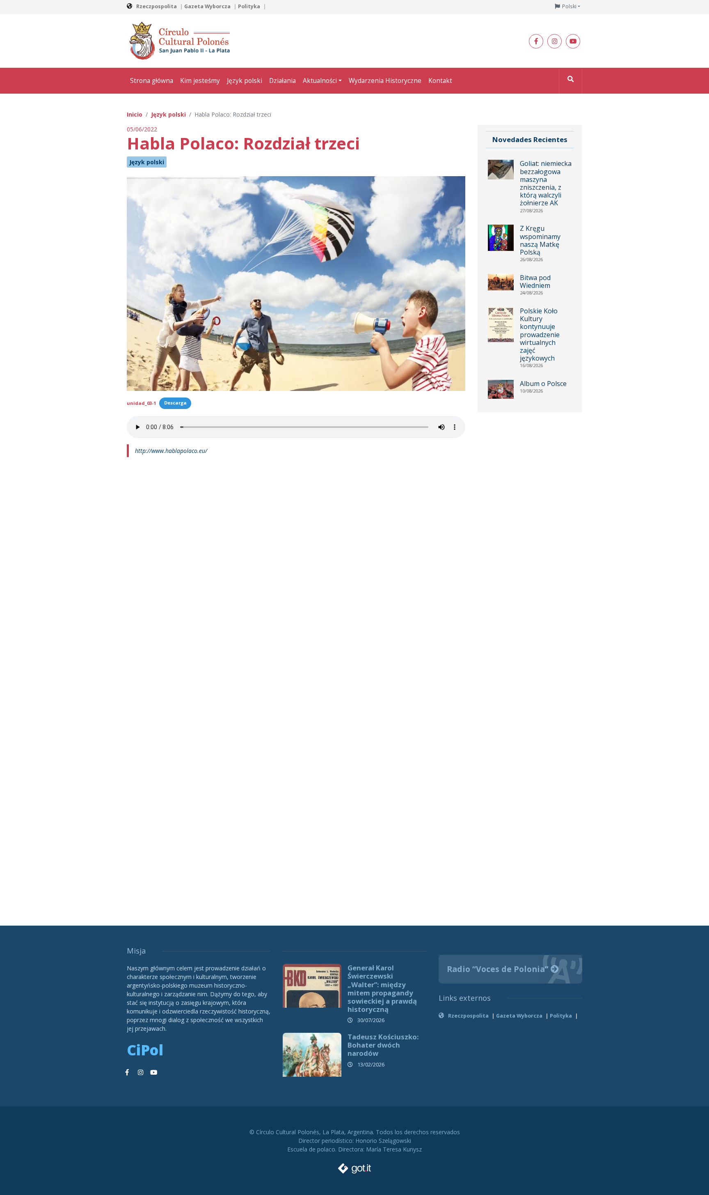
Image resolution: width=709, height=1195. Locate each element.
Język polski (244, 80)
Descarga (175, 403)
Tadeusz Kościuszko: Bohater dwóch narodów (383, 1045)
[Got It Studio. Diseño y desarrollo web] (354, 1166)
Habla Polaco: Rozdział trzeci (243, 143)
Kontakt (440, 80)
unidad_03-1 (141, 403)
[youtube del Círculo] (573, 41)
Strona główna (151, 80)
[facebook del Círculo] (536, 41)
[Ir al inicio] (182, 40)
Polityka (249, 6)
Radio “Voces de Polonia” (499, 968)
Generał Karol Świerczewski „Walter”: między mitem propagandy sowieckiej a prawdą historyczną (382, 988)
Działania (282, 80)
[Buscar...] (570, 81)
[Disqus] (296, 575)
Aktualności (320, 80)
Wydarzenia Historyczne (385, 80)
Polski (569, 6)
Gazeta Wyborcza (207, 6)
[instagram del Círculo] (554, 41)
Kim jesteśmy (200, 80)
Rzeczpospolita (156, 6)
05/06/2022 (142, 129)
